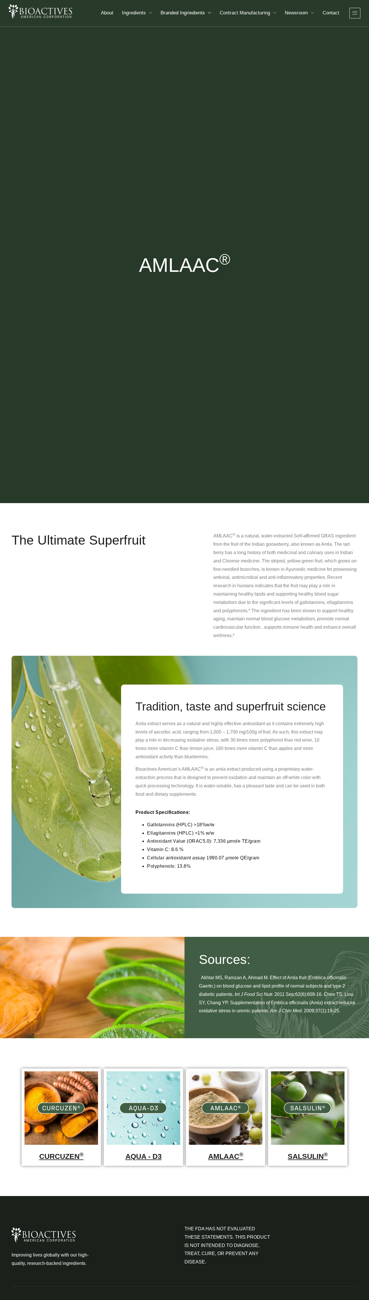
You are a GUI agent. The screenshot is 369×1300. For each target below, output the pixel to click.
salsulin (308, 1156)
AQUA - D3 (143, 1156)
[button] (354, 13)
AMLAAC (225, 1156)
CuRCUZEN (61, 1156)
